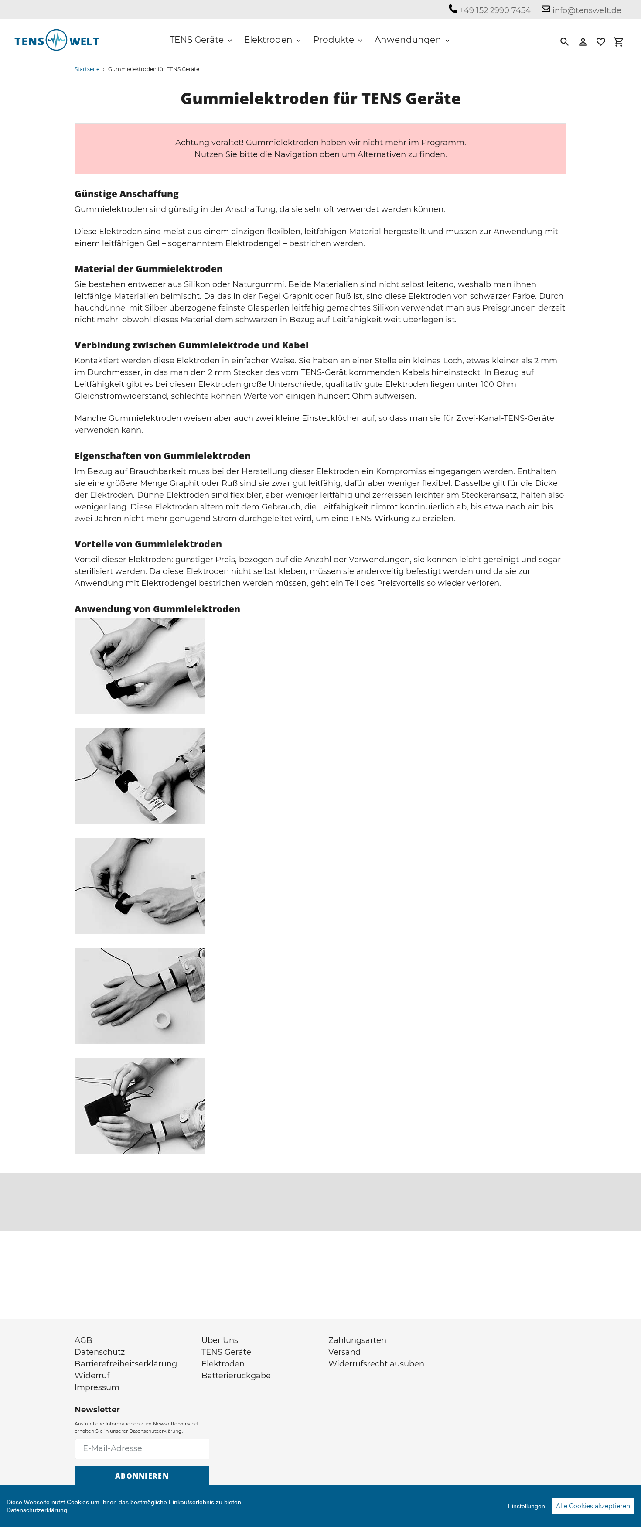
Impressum (97, 1387)
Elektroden (223, 1364)
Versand (344, 1352)
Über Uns (219, 1340)
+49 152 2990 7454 (494, 10)
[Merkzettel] (601, 42)
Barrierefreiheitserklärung (126, 1364)
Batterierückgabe (236, 1375)
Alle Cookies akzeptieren (593, 1506)
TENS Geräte (226, 1352)
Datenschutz (100, 1352)
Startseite (87, 69)
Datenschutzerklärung (37, 1510)
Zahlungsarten (357, 1340)
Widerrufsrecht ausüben (376, 1364)
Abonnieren (142, 1476)
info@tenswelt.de (585, 10)
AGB (83, 1340)
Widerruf (92, 1375)
